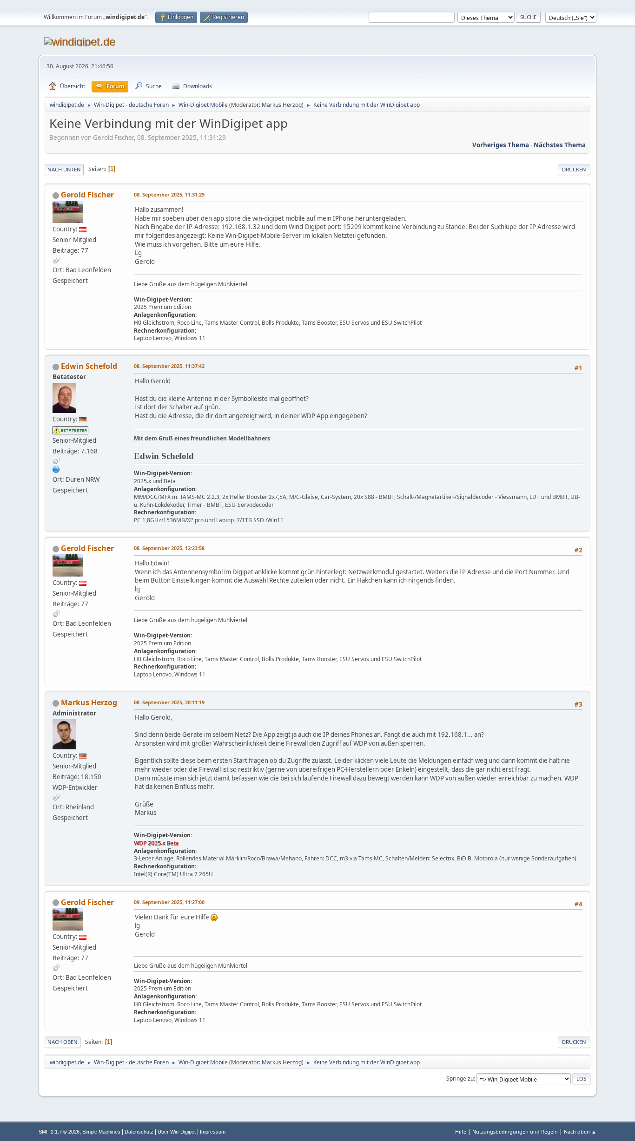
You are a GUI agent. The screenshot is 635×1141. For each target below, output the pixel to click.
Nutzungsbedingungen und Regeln (515, 1131)
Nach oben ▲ (580, 1131)
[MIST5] (56, 469)
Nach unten (64, 169)
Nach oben (62, 1041)
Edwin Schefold (89, 366)
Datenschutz (139, 1131)
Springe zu (460, 1078)
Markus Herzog (282, 105)
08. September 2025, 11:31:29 (169, 194)
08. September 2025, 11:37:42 (169, 365)
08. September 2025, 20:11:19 (169, 702)
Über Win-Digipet (177, 1131)
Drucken (574, 169)
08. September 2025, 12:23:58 (169, 547)
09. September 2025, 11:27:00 (169, 901)
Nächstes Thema (560, 145)
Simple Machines (101, 1131)
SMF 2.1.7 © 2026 (59, 1131)
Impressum (212, 1131)
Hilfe (460, 1131)
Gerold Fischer (87, 195)
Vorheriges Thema (500, 145)
